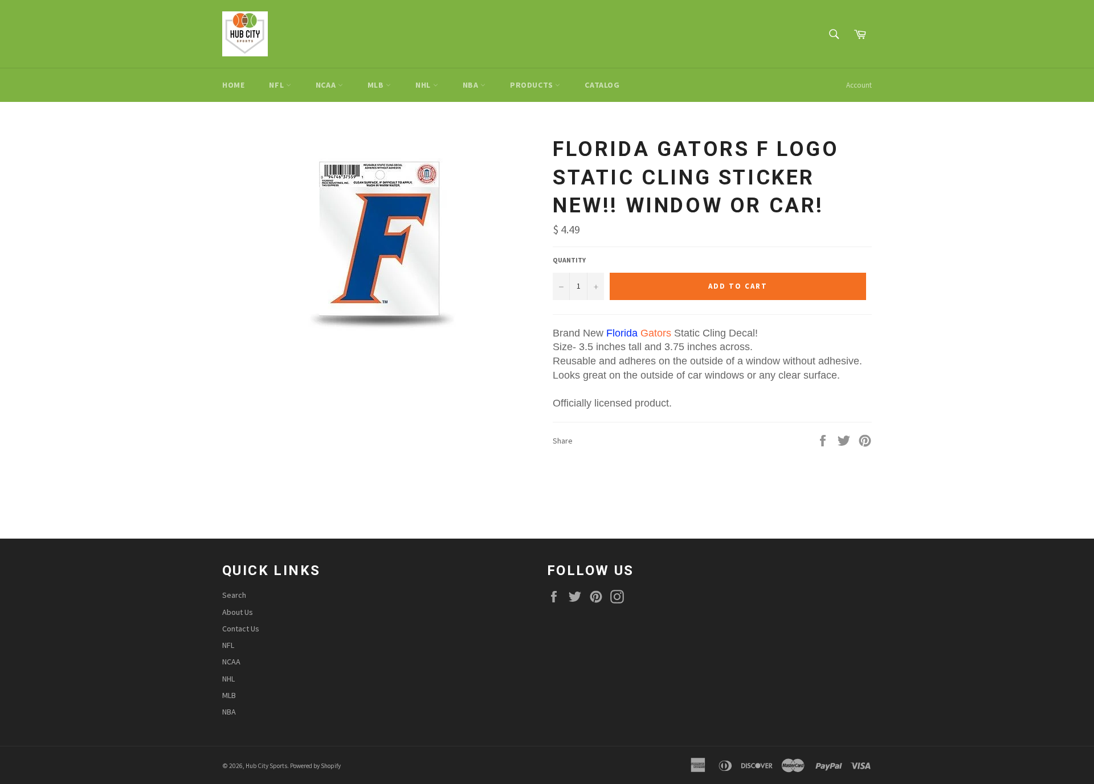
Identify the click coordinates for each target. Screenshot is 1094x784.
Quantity (569, 260)
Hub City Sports (266, 766)
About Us (237, 612)
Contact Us (240, 628)
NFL (277, 85)
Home (233, 85)
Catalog (602, 85)
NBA (471, 85)
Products (532, 85)
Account (859, 85)
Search (234, 595)
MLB (377, 85)
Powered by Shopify (315, 766)
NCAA (327, 85)
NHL (423, 85)
